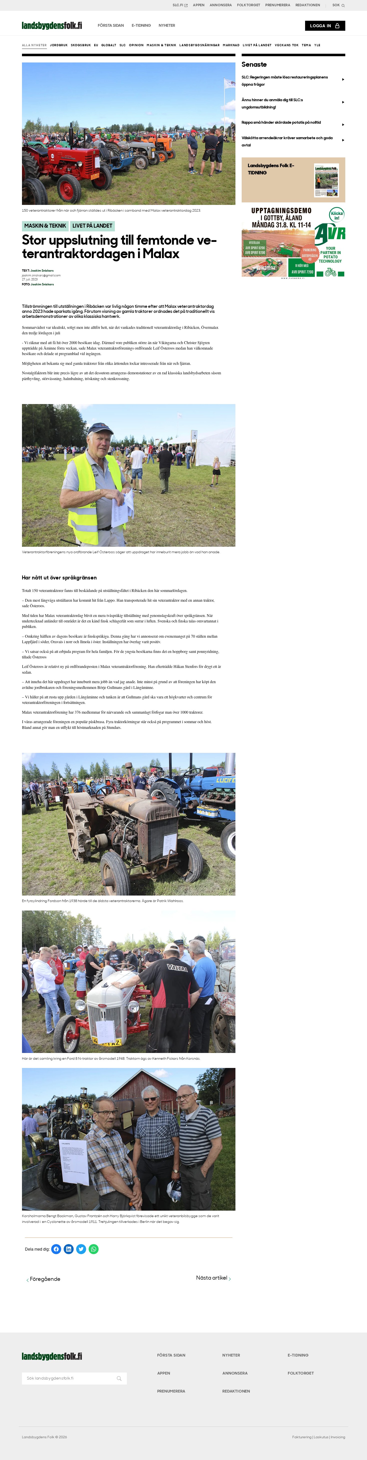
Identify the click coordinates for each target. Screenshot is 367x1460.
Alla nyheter (34, 45)
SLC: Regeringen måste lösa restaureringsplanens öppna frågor (285, 81)
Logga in (320, 25)
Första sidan (171, 1356)
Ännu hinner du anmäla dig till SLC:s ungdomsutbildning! (272, 103)
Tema (306, 45)
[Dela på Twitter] (81, 1249)
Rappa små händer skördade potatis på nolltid (281, 123)
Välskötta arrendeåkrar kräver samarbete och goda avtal (287, 141)
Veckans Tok (287, 45)
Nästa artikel (211, 1278)
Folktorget (248, 5)
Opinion (136, 45)
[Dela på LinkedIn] (69, 1249)
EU (96, 45)
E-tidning (298, 1356)
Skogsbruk (81, 45)
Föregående (45, 1279)
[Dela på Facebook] (56, 1249)
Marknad (231, 45)
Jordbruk (59, 45)
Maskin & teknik (162, 45)
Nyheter (231, 1356)
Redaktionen (308, 5)
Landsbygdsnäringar (200, 45)
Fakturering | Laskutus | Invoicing (318, 1437)
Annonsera (221, 5)
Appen (199, 5)
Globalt (109, 45)
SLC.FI (178, 5)
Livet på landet (257, 45)
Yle (317, 45)
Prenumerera (278, 5)
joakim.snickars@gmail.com (41, 275)
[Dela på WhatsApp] (94, 1249)
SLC (123, 45)
